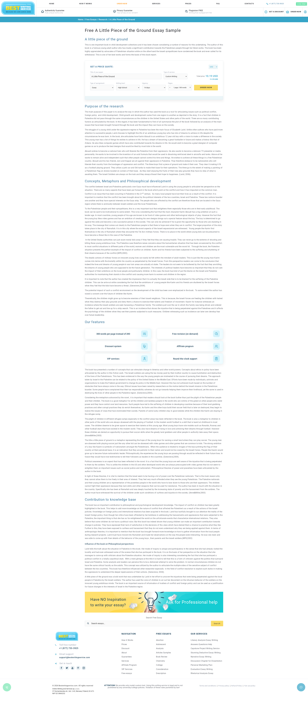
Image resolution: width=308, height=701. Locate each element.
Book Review (161, 657)
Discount (125, 648)
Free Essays (90, 19)
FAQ (218, 4)
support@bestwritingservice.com (74, 657)
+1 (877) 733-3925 (276, 4)
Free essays (127, 673)
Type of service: (169, 72)
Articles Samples (163, 652)
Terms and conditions (207, 686)
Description (161, 673)
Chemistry (160, 661)
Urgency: (145, 83)
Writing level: (120, 83)
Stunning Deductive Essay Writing (206, 652)
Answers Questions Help (201, 644)
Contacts (249, 4)
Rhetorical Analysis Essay (202, 673)
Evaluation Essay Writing (202, 669)
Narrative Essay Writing (201, 657)
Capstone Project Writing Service (205, 648)
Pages (170, 83)
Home (51, 4)
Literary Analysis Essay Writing (204, 640)
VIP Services (127, 669)
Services (156, 4)
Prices (188, 4)
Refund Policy (236, 686)
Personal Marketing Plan (201, 665)
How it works (85, 4)
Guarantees (127, 657)
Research (103, 19)
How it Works (127, 640)
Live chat (301, 4)
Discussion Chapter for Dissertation (206, 661)
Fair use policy (249, 686)
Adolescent (161, 644)
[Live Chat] (301, 687)
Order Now (122, 4)
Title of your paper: (96, 72)
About (124, 652)
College (159, 665)
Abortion (160, 640)
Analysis (160, 648)
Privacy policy (223, 686)
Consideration (162, 669)
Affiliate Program (129, 665)
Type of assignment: (97, 83)
